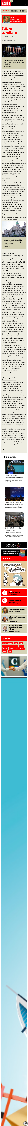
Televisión (10, 643)
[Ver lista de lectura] (25, 1123)
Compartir (5, 450)
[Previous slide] (3, 959)
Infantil (4, 651)
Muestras (5, 648)
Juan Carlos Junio (11, 1116)
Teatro (16, 643)
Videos (4, 643)
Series (21, 643)
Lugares (11, 648)
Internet (22, 648)
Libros (16, 648)
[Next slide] (25, 959)
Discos (10, 651)
